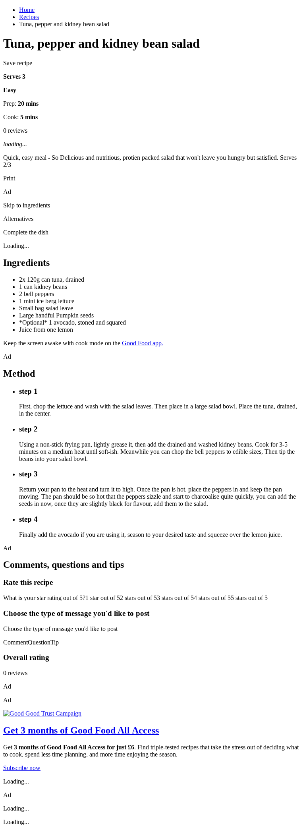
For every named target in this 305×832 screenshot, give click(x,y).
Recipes (29, 17)
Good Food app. (142, 343)
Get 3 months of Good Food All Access (81, 730)
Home (27, 9)
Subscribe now (22, 767)
